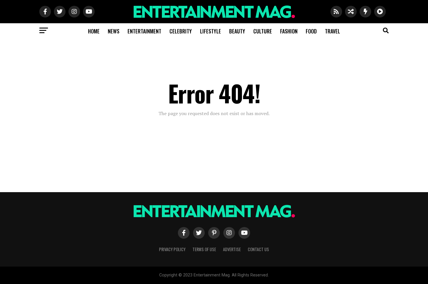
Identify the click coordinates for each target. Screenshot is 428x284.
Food (311, 31)
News (113, 31)
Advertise (232, 249)
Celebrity (180, 31)
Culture (262, 31)
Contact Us (258, 249)
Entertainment (144, 31)
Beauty (237, 31)
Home (94, 31)
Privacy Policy (172, 249)
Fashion (289, 31)
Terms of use (204, 249)
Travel (332, 31)
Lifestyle (210, 31)
